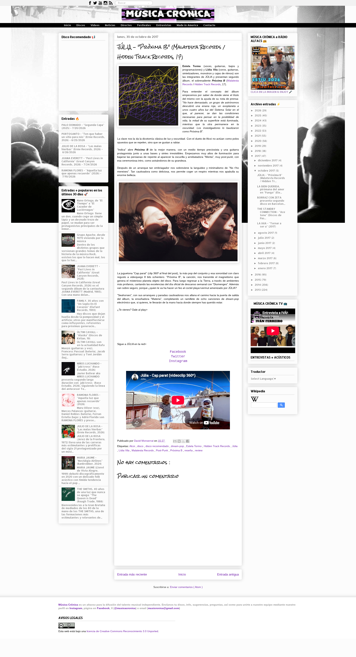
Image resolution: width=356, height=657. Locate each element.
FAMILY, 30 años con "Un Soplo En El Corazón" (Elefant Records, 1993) (90, 305)
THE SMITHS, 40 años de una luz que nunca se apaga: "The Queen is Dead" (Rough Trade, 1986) (91, 495)
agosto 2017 (266, 232)
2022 (258, 130)
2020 (258, 140)
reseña (188, 450)
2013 (258, 289)
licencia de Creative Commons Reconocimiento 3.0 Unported (122, 631)
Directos (126, 25)
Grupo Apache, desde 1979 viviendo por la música (91, 238)
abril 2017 (264, 253)
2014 (258, 284)
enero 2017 (265, 268)
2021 (258, 135)
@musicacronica (125, 608)
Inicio (67, 25)
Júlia (235, 446)
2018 (258, 150)
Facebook (103, 608)
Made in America (187, 25)
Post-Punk (162, 450)
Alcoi (132, 446)
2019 (258, 145)
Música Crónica (68, 604)
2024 (258, 120)
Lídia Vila (124, 450)
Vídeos (95, 25)
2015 (258, 279)
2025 (258, 115)
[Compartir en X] (183, 441)
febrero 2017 (267, 263)
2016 (258, 274)
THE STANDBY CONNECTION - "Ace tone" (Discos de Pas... (271, 213)
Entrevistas (163, 25)
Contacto (209, 25)
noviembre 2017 (268, 165)
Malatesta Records (143, 450)
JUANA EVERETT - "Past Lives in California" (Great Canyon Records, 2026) (82, 161)
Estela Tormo (194, 446)
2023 (258, 125)
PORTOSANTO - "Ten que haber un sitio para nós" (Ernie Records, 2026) (83, 137)
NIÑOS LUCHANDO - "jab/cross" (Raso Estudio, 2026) (89, 366)
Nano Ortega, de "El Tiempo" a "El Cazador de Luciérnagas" (90, 205)
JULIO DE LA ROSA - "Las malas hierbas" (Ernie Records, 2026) (82, 147)
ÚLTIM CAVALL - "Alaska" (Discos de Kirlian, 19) (89, 335)
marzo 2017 (265, 258)
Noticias (110, 25)
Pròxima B (176, 450)
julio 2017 (264, 237)
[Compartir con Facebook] (187, 441)
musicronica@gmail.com (163, 608)
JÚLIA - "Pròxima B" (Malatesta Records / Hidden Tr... (271, 178)
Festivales (144, 25)
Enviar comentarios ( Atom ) (186, 587)
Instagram (76, 608)
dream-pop (178, 446)
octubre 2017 (267, 170)
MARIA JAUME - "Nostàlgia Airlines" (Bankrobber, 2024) (90, 460)
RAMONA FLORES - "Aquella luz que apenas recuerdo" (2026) (82, 172)
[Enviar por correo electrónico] (175, 441)
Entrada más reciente (132, 574)
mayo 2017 (265, 248)
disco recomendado (157, 446)
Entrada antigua (228, 574)
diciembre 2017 (268, 160)
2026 (258, 110)
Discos (80, 25)
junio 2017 (265, 242)
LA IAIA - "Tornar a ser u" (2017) (269, 225)
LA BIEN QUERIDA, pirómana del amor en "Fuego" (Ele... (270, 189)
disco (140, 446)
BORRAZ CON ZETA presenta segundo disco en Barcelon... (271, 200)
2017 (258, 155)
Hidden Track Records (208, 84)
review (198, 450)
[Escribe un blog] (179, 441)
